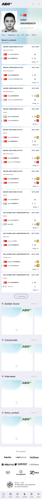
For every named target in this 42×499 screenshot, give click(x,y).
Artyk (13, 58)
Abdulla (13, 116)
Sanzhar (14, 162)
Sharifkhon (15, 100)
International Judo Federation (25, 484)
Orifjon (13, 203)
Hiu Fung (12, 241)
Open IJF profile (25, 28)
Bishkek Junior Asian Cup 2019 (13, 47)
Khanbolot (14, 261)
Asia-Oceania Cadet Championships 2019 (16, 212)
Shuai (10, 286)
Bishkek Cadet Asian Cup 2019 (12, 129)
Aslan (10, 224)
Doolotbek (15, 79)
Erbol (13, 141)
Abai (13, 182)
